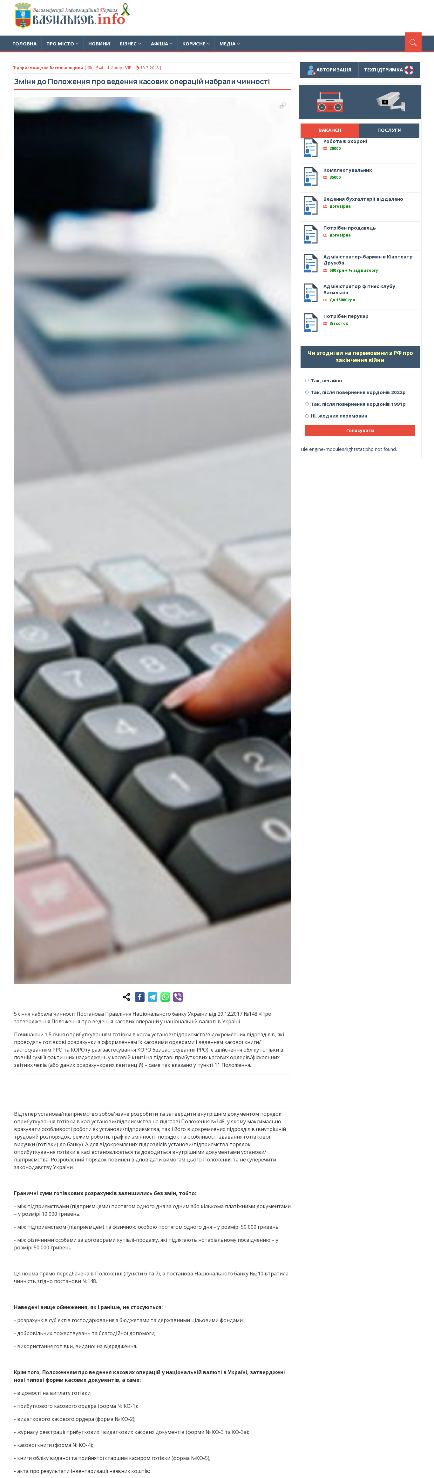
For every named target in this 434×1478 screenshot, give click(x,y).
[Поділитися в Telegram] (152, 997)
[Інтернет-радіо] (329, 102)
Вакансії (330, 130)
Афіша (159, 43)
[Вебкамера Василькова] (390, 102)
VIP (128, 67)
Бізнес (128, 43)
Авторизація (333, 69)
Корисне (193, 43)
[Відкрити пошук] (413, 41)
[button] (283, 105)
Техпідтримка (384, 69)
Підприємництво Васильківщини (47, 67)
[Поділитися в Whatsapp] (165, 997)
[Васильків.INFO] (73, 18)
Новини (99, 43)
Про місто (60, 43)
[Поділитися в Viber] (178, 997)
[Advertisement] (306, 17)
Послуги (389, 130)
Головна (24, 43)
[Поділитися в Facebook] (140, 997)
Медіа (227, 43)
